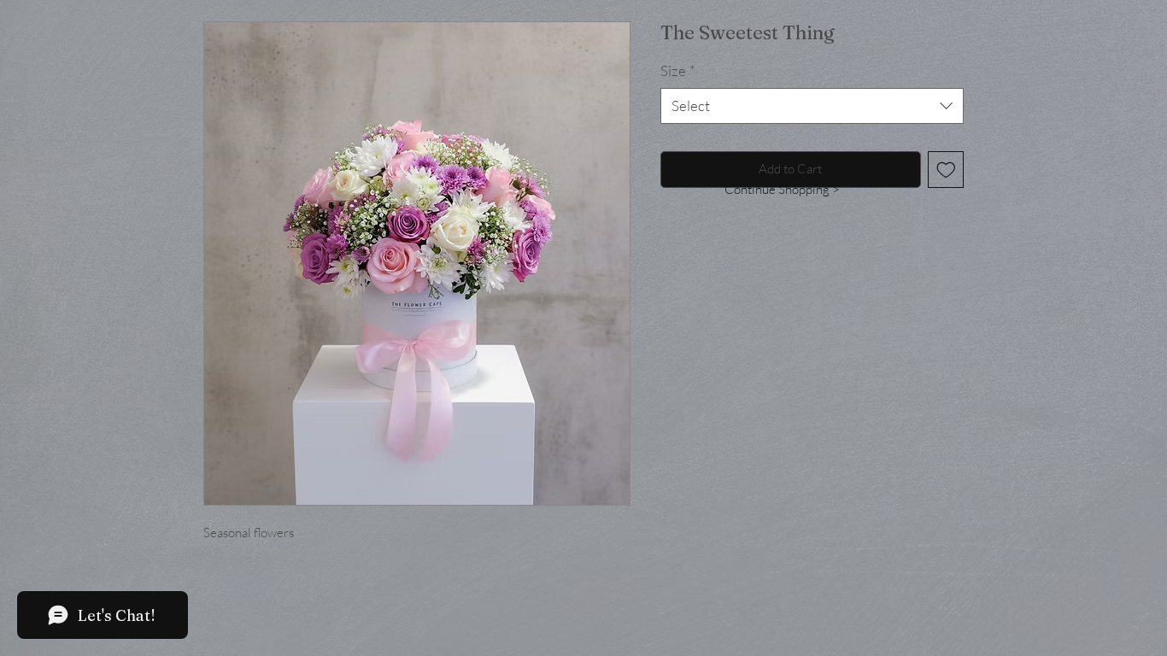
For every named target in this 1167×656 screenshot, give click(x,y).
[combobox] (812, 106)
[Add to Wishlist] (946, 169)
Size (677, 70)
